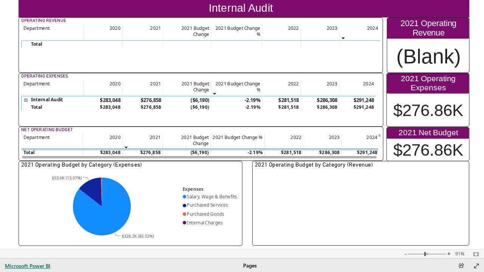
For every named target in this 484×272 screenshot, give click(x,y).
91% (459, 254)
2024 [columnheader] (371, 137)
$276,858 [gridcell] (150, 100)
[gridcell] (103, 44)
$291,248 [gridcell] (363, 100)
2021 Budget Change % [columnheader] (237, 137)
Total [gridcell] (28, 152)
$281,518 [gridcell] (288, 100)
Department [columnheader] (36, 28)
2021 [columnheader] (155, 137)
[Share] (461, 266)
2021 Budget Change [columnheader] (195, 140)
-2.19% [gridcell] (252, 100)
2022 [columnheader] (295, 137)
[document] (243, 9)
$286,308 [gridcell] (327, 100)
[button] (25, 100)
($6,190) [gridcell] (200, 100)
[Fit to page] (474, 254)
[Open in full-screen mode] (476, 266)
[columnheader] (103, 33)
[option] (101, 206)
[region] (242, 124)
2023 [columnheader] (334, 137)
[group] (244, 8)
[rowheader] (52, 44)
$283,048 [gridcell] (110, 100)
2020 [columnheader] (114, 137)
